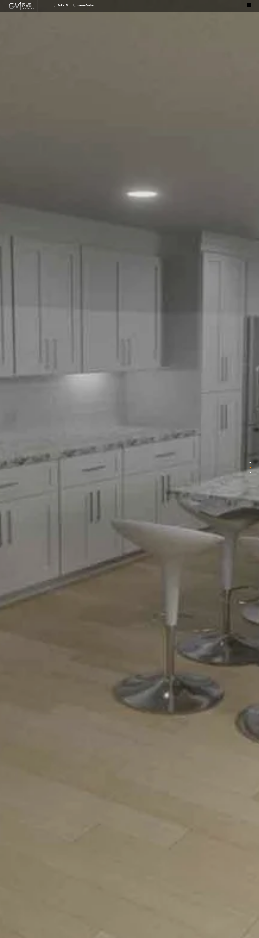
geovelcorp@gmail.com (85, 5)
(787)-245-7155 (62, 5)
